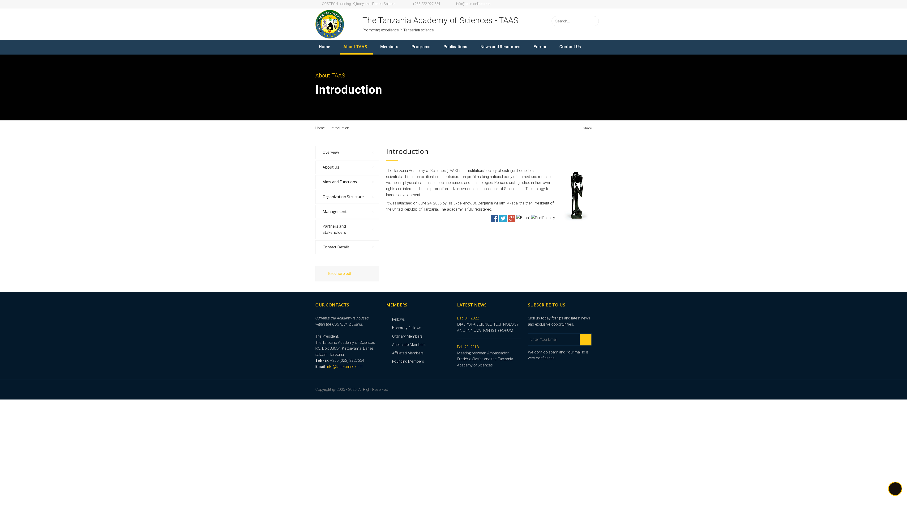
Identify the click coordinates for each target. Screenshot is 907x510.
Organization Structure (343, 196)
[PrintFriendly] (543, 217)
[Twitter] (503, 218)
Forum (540, 46)
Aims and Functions (340, 181)
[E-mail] (523, 217)
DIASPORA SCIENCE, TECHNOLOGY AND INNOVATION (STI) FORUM (488, 327)
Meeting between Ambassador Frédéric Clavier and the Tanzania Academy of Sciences (485, 359)
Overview (331, 152)
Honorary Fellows (406, 328)
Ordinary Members (407, 336)
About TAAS (355, 46)
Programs (420, 46)
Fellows (398, 319)
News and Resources (500, 46)
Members (389, 46)
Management (335, 211)
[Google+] (511, 218)
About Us (331, 167)
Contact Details (336, 247)
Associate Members (409, 344)
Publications (455, 46)
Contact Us (570, 46)
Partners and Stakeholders (334, 229)
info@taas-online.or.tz (344, 366)
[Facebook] (494, 218)
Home (324, 46)
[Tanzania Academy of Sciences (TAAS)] (329, 23)
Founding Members (408, 361)
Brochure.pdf (339, 273)
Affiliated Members (408, 353)
